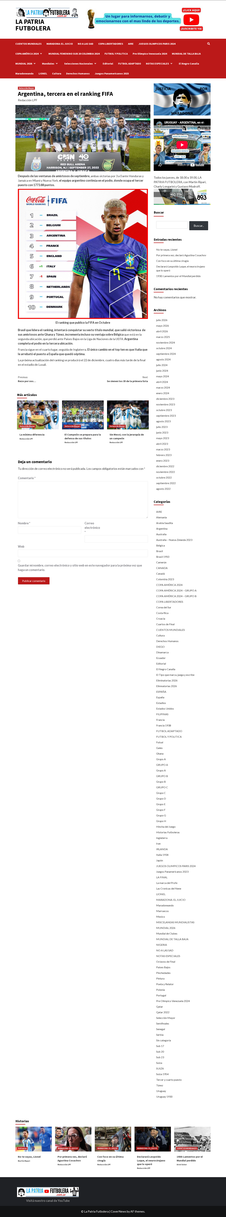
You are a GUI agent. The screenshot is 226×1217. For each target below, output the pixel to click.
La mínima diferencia (32, 434)
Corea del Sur (163, 607)
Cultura (56, 73)
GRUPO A (162, 764)
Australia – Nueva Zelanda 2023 (174, 539)
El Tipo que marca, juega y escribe (175, 674)
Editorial (108, 63)
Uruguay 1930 (164, 1096)
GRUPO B (162, 776)
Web (21, 546)
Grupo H (161, 821)
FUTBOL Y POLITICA (116, 53)
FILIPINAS (162, 714)
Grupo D (161, 798)
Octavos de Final (165, 961)
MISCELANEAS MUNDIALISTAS (175, 922)
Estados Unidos (165, 708)
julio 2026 (161, 320)
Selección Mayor (26, 88)
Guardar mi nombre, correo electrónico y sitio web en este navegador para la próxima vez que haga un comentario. (80, 568)
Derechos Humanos (78, 73)
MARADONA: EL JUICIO (59, 43)
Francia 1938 (163, 725)
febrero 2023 (163, 454)
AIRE (131, 43)
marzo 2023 (163, 449)
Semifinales (162, 1023)
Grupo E (160, 804)
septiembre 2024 (166, 353)
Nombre (24, 523)
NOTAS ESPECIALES (157, 63)
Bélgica (160, 545)
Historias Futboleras (168, 832)
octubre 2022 (164, 477)
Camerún (161, 562)
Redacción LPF (27, 100)
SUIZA (160, 1068)
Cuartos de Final (165, 624)
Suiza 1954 (162, 1074)
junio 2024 (162, 370)
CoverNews (118, 1211)
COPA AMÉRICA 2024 (27, 53)
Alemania (161, 517)
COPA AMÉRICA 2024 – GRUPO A (176, 590)
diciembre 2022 (165, 466)
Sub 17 (160, 1045)
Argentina (161, 528)
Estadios (161, 702)
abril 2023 (162, 443)
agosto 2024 (163, 359)
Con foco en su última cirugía (172, 260)
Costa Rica (162, 612)
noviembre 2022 (165, 471)
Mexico (160, 916)
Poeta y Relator (165, 984)
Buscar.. (199, 225)
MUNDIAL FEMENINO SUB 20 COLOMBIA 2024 (74, 53)
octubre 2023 (164, 410)
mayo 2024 (162, 376)
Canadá (160, 573)
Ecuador (161, 657)
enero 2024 (162, 393)
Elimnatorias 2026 (166, 686)
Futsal (159, 742)
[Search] (208, 44)
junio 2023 (162, 432)
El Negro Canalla (189, 63)
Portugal (161, 995)
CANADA (162, 567)
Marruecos (162, 911)
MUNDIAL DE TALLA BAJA (186, 53)
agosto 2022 (163, 488)
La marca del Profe (166, 882)
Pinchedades (163, 972)
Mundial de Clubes (166, 933)
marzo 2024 (163, 387)
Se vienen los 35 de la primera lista (127, 379)
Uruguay (161, 1090)
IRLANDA (162, 849)
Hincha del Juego (166, 826)
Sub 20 (160, 1051)
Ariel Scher (182, 1164)
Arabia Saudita (164, 522)
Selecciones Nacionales (78, 63)
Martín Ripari (24, 1161)
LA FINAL (161, 877)
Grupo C (161, 792)
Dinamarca (162, 652)
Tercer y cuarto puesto (169, 1079)
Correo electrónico (92, 527)
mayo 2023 (162, 438)
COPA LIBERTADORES (110, 43)
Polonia (160, 989)
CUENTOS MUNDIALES (28, 43)
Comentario (27, 478)
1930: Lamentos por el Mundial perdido (178, 276)
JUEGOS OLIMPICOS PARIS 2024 (156, 43)
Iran (158, 843)
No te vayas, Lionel (166, 249)
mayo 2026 (162, 325)
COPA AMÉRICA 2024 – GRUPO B (176, 596)
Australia (161, 534)
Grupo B (161, 781)
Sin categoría (163, 1040)
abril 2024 (162, 381)
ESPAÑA (161, 691)
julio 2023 (161, 426)
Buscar (159, 212)
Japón (159, 860)
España (160, 697)
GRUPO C (162, 787)
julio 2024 (161, 365)
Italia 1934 (162, 854)
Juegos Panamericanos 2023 (112, 73)
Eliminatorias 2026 (167, 680)
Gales (159, 747)
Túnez (159, 1085)
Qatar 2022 (162, 1012)
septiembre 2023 (166, 415)
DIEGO (160, 646)
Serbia (159, 1034)
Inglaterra (161, 837)
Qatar (159, 1006)
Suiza (159, 1062)
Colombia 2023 (165, 579)
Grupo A (161, 759)
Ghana (159, 753)
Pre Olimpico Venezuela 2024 (150, 53)
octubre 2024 (164, 348)
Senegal (160, 1029)
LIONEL (43, 73)
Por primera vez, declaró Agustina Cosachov (181, 255)
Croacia (160, 618)
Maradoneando (24, 73)
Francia (160, 719)
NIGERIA (161, 944)
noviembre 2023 (165, 404)
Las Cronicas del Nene (168, 888)
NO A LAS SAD (85, 43)
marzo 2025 (163, 336)
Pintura (160, 978)
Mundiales (48, 63)
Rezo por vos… (27, 379)
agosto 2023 (163, 421)
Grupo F (160, 809)
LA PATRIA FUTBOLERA (32, 24)
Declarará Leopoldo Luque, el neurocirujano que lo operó (180, 268)
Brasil (159, 551)
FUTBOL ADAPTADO (129, 63)
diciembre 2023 (165, 398)
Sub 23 (160, 1057)
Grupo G (161, 815)
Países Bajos (163, 967)
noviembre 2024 (165, 342)
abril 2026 (162, 331)
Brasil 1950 (162, 556)
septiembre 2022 (166, 483)
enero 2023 (162, 460)
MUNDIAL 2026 (23, 63)
